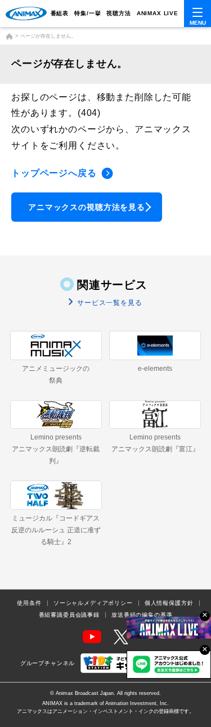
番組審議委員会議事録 (69, 615)
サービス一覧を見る (108, 303)
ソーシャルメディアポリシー (93, 603)
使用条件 (29, 603)
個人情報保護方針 (169, 603)
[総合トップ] (9, 36)
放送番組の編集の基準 (141, 615)
